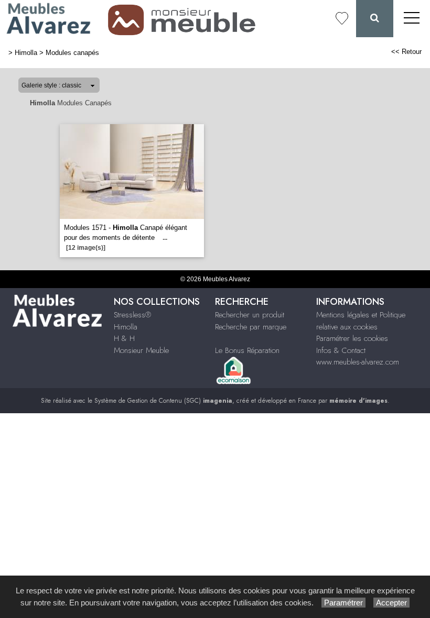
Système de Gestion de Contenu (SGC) (163, 400)
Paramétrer (343, 602)
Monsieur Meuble (141, 350)
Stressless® (132, 315)
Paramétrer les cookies (352, 338)
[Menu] (411, 18)
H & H (124, 338)
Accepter (391, 602)
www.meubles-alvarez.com (357, 362)
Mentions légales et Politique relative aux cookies (360, 321)
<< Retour (406, 52)
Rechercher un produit (249, 315)
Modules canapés (72, 53)
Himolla (26, 53)
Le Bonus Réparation (247, 350)
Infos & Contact (341, 350)
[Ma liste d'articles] (342, 18)
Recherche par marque (250, 327)
